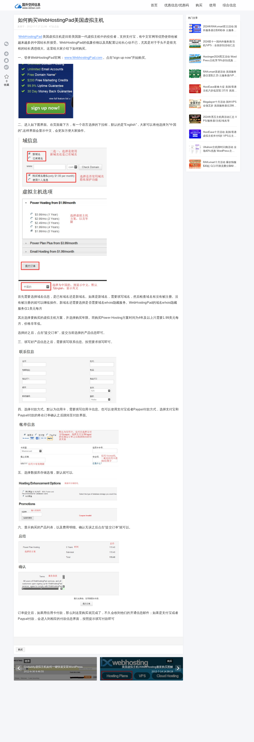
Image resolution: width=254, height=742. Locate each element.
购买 (20, 649)
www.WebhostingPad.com (83, 57)
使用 (27, 661)
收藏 (6, 83)
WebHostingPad (30, 36)
